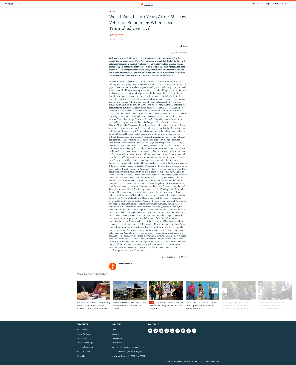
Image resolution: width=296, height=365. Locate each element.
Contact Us (81, 356)
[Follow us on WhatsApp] (188, 331)
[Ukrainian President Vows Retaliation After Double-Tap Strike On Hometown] (275, 290)
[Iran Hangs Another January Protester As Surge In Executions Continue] (166, 290)
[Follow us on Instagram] (161, 331)
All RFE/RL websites (280, 4)
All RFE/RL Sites (83, 352)
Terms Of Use (82, 339)
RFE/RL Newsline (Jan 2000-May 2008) (128, 352)
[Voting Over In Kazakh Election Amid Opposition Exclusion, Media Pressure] (202, 290)
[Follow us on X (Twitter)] (172, 331)
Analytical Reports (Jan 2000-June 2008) (128, 356)
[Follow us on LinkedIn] (183, 331)
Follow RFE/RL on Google (260, 4)
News (114, 330)
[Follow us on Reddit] (155, 331)
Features (115, 334)
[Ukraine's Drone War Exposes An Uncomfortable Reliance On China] (130, 290)
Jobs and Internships (85, 343)
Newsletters (117, 339)
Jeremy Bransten (118, 35)
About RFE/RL (82, 330)
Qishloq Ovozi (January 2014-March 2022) (128, 347)
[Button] (183, 46)
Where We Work (83, 334)
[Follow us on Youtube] (150, 331)
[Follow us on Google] (166, 331)
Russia (112, 12)
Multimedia (117, 343)
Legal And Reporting (85, 347)
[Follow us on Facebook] (177, 331)
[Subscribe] (194, 331)
